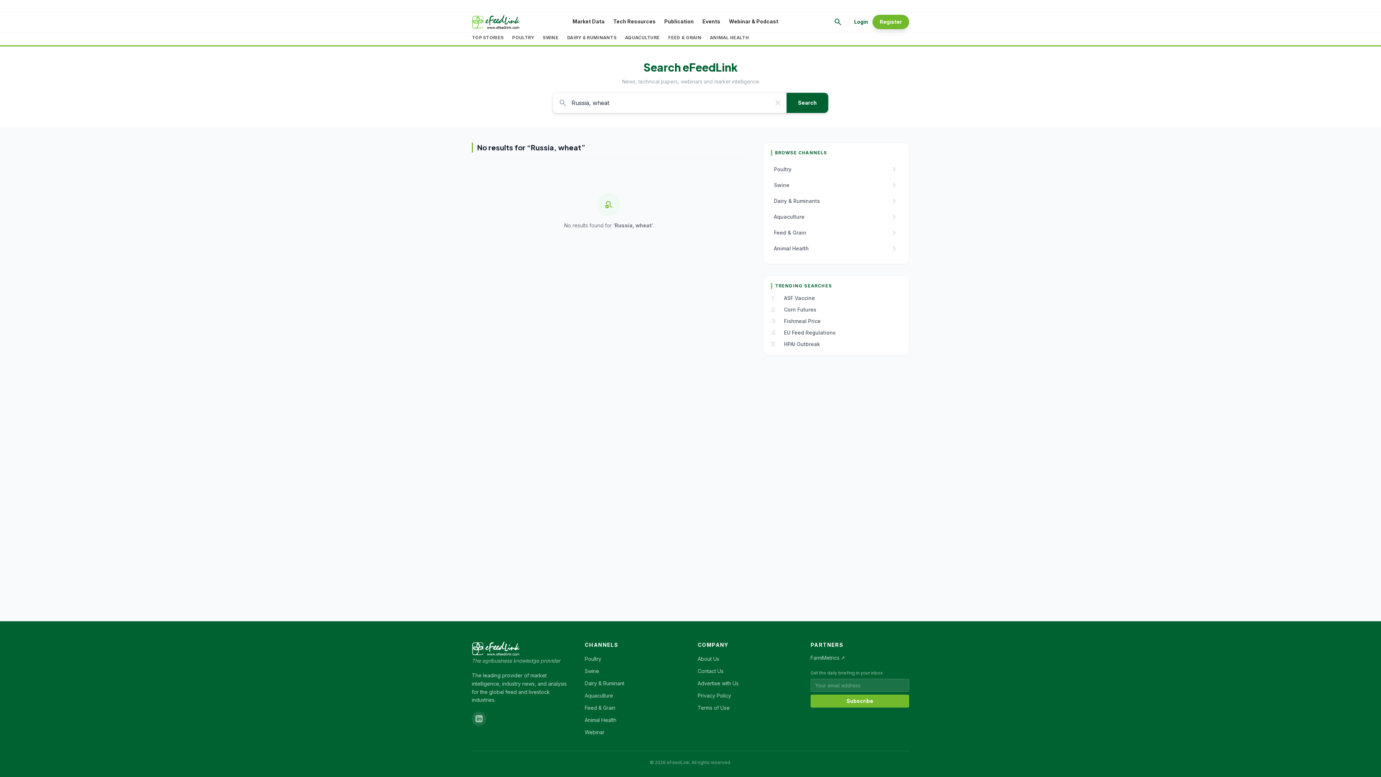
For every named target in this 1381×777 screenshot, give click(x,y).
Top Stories (487, 37)
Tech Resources (634, 21)
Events (711, 21)
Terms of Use (714, 708)
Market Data (589, 21)
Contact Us (711, 671)
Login (861, 22)
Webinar (595, 732)
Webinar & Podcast (753, 21)
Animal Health (729, 37)
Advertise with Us (718, 683)
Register (891, 22)
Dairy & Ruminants (591, 37)
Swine (551, 37)
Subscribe (860, 701)
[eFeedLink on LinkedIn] (479, 719)
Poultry (523, 37)
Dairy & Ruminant (604, 683)
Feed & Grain (684, 37)
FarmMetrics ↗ (828, 658)
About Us (708, 659)
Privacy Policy (714, 695)
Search (807, 103)
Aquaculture (642, 37)
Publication (679, 21)
